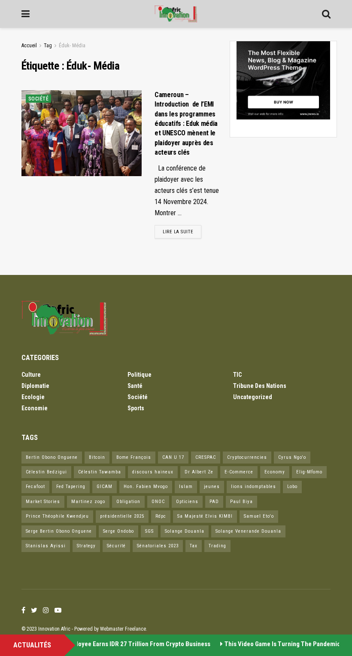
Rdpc (160, 516)
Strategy (86, 546)
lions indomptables (253, 486)
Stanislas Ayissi (46, 546)
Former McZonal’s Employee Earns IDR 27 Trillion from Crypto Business (109, 644)
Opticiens (187, 501)
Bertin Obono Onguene (52, 457)
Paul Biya (241, 501)
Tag (48, 46)
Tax (193, 546)
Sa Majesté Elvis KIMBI (205, 516)
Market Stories (43, 501)
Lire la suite (178, 232)
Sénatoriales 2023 (158, 546)
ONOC (158, 501)
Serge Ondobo (118, 531)
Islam (186, 486)
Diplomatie (35, 385)
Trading (217, 546)
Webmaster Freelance (123, 629)
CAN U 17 (173, 457)
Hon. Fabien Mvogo (146, 486)
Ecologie (33, 397)
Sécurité (116, 546)
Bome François (133, 457)
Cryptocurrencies (247, 457)
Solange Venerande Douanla (248, 531)
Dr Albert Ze (199, 472)
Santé (135, 385)
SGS (149, 531)
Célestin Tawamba (99, 472)
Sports (135, 408)
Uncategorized (252, 397)
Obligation (128, 501)
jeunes (212, 486)
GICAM (104, 486)
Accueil (29, 46)
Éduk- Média (72, 46)
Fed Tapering (70, 486)
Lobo (292, 486)
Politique (139, 374)
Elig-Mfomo (309, 472)
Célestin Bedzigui (46, 472)
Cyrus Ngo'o (292, 457)
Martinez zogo (88, 501)
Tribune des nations (259, 385)
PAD (214, 501)
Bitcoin (97, 457)
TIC (237, 374)
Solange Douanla (184, 531)
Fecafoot (35, 486)
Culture (31, 374)
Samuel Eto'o (259, 516)
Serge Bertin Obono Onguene (59, 531)
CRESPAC (205, 457)
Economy (274, 472)
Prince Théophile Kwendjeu (57, 516)
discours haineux (152, 472)
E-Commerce (239, 472)
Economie (34, 408)
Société (38, 99)
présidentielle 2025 (122, 516)
